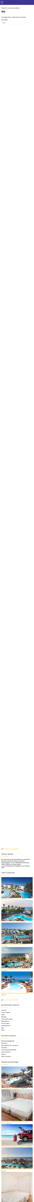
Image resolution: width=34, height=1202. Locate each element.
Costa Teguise (5, 1012)
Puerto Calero (5, 1023)
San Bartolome (5, 1025)
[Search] (31, 2)
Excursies (4, 1043)
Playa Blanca (5, 1021)
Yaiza (3, 1030)
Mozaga (3, 1017)
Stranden (4, 1047)
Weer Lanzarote (6, 1056)
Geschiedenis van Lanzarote (9, 1045)
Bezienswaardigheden (7, 1041)
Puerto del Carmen (7, 1019)
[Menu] (2, 2)
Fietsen (3, 1054)
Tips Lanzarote (6, 1052)
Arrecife (3, 1010)
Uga (2, 1028)
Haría (2, 1014)
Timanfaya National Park (8, 1050)
